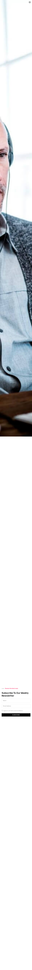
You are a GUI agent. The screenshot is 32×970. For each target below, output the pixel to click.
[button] (29, 2)
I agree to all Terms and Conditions (13, 710)
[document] (16, 485)
